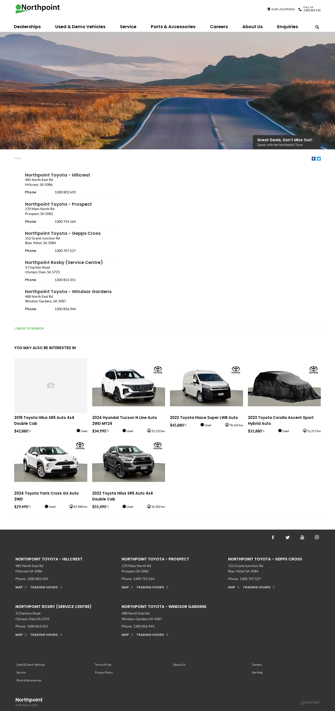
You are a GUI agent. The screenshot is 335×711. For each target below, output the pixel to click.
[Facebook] (314, 159)
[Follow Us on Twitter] (287, 537)
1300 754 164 (65, 222)
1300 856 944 (65, 309)
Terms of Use (103, 664)
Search (315, 25)
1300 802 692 (312, 9)
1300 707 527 (65, 251)
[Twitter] (319, 159)
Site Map (257, 672)
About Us (252, 27)
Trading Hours (44, 587)
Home (17, 158)
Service (128, 27)
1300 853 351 (65, 280)
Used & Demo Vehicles (80, 27)
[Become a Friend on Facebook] (273, 537)
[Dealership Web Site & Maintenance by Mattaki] (310, 702)
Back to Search (30, 328)
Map (19, 587)
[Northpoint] (39, 10)
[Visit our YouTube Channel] (302, 537)
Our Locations (283, 9)
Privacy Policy (104, 672)
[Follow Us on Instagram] (317, 537)
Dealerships (27, 27)
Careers (219, 27)
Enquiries (287, 27)
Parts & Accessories (173, 27)
